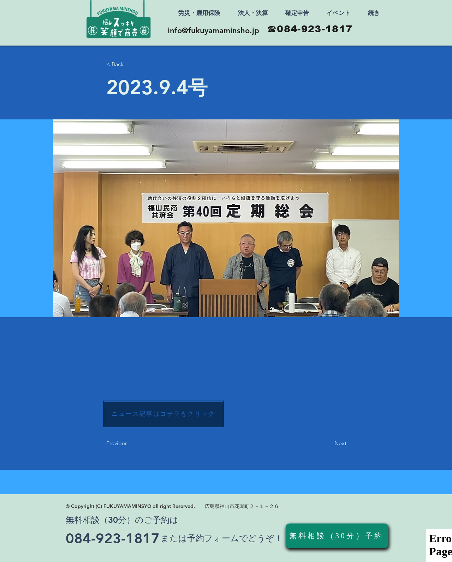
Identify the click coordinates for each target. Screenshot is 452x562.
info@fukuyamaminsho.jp (213, 30)
